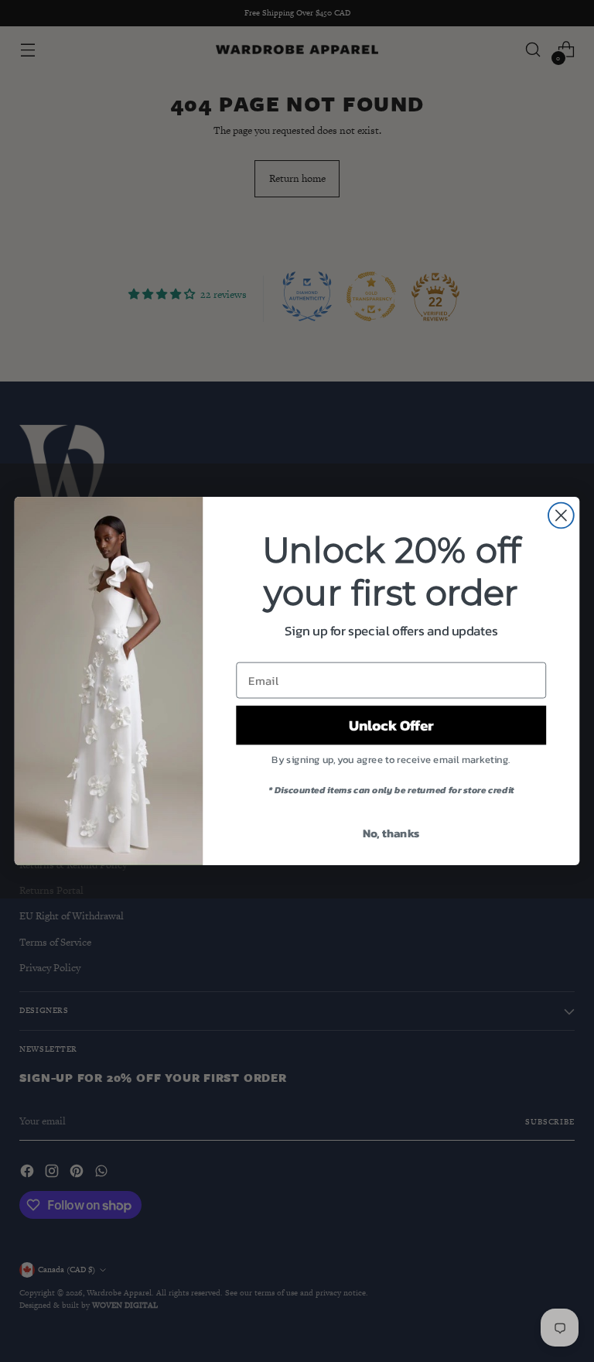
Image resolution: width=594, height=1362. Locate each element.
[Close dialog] (561, 516)
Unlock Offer (391, 725)
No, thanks (391, 832)
